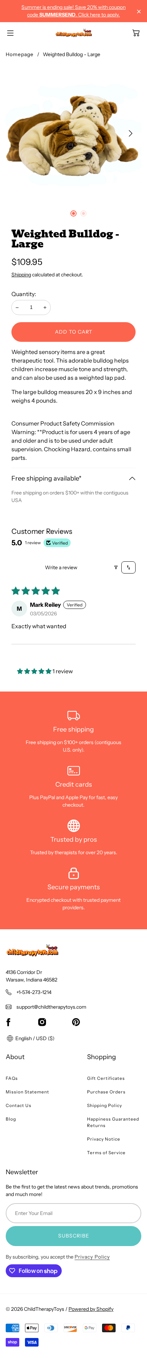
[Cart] (136, 32)
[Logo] (73, 33)
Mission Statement (27, 1091)
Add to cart (73, 332)
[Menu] (10, 33)
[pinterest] (76, 1022)
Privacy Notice (103, 1139)
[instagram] (42, 1022)
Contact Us (18, 1105)
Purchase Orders (106, 1091)
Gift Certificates (106, 1078)
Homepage (20, 54)
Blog (11, 1119)
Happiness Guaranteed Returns (113, 1122)
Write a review (61, 567)
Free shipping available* (46, 478)
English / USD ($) (34, 1038)
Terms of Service (106, 1152)
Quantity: (23, 293)
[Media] (73, 133)
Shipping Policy (104, 1105)
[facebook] (8, 1022)
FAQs (12, 1078)
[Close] (139, 12)
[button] (34, 671)
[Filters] (115, 567)
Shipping (21, 274)
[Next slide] (130, 133)
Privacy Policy (92, 1257)
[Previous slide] (16, 133)
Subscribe (73, 1235)
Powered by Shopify (91, 1309)
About (15, 1057)
